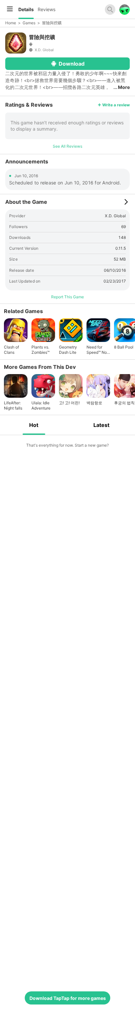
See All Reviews (67, 146)
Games (29, 22)
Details (26, 9)
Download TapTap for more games (67, 998)
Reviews (46, 9)
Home (10, 22)
